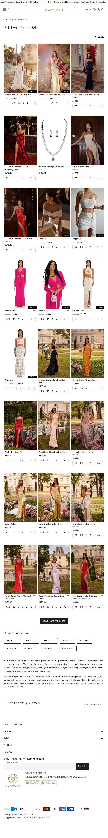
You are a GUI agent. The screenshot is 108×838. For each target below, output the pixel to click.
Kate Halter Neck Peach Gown (52, 452)
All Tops (28, 648)
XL (98, 319)
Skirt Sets (11, 648)
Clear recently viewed (92, 704)
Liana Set (42, 239)
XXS (76, 319)
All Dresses (46, 648)
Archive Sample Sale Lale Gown (18, 95)
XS (48, 247)
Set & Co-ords (66, 648)
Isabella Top (44, 311)
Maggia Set (76, 239)
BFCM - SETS (49, 641)
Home (6, 20)
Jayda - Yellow (10, 524)
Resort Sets (12, 641)
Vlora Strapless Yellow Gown (51, 524)
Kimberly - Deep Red (14, 452)
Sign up (82, 766)
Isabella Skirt (10, 311)
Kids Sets (67, 641)
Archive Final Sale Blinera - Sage (52, 95)
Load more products (54, 621)
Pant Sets (84, 641)
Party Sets (31, 641)
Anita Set (9, 380)
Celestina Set (78, 311)
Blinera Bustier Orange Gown (85, 380)
